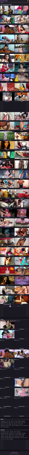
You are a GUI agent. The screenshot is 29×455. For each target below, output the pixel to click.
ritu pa (21, 437)
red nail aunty (2, 436)
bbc (14, 422)
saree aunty (2, 434)
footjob (15, 431)
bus (22, 425)
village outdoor (18, 431)
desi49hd (20, 434)
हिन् (28, 1)
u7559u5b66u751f (3, 421)
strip (5, 434)
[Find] (28, 2)
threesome (19, 421)
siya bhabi (10, 436)
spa (15, 433)
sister (16, 422)
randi (14, 434)
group (27, 425)
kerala (22, 422)
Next (18, 306)
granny (20, 425)
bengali (19, 422)
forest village (23, 433)
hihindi (17, 434)
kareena (8, 431)
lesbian (8, 425)
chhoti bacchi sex (11, 433)
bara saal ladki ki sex (3, 431)
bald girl (16, 436)
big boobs (13, 425)
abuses (19, 436)
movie (7, 434)
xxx (13, 421)
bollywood (16, 425)
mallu (10, 425)
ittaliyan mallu (11, 434)
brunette (23, 434)
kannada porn (2, 437)
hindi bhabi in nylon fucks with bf (9, 437)
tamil (9, 421)
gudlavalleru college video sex (4, 433)
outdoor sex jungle (18, 433)
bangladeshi (23, 421)
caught (13, 436)
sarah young (11, 431)
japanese (24, 425)
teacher (16, 421)
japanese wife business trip (4, 422)
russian (24, 437)
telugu (9, 422)
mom (7, 421)
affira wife (6, 436)
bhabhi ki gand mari (3, 425)
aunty (24, 422)
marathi (12, 422)
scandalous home (17, 437)
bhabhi (11, 421)
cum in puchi (22, 436)
